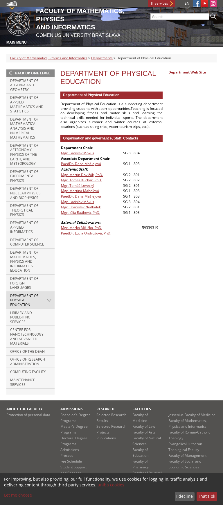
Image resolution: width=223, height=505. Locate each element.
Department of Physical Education (24, 300)
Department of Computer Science (27, 242)
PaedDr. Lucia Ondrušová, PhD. (86, 233)
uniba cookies (111, 485)
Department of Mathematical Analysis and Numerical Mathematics (24, 128)
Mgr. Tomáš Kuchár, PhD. (81, 180)
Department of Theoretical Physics (24, 210)
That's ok (206, 496)
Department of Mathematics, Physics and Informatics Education (24, 261)
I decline (184, 496)
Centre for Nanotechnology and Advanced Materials (27, 336)
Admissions (71, 408)
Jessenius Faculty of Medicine (191, 414)
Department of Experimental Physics (24, 176)
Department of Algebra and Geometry (24, 85)
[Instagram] (213, 3)
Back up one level (32, 73)
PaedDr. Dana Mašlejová (81, 163)
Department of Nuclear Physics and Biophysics (25, 193)
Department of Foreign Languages (24, 283)
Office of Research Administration (27, 361)
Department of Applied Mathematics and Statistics (27, 104)
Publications (106, 438)
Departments (102, 57)
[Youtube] (204, 3)
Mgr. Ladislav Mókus (77, 153)
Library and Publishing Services (21, 317)
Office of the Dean (27, 351)
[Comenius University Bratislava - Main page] (18, 22)
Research (105, 408)
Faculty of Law (143, 426)
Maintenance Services (22, 382)
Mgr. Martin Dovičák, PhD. (82, 174)
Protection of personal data (28, 414)
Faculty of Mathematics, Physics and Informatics (48, 57)
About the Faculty (24, 408)
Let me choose (18, 495)
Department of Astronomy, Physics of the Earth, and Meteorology (24, 154)
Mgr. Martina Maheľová (80, 190)
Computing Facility (28, 371)
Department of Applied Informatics (24, 227)
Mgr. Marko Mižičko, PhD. (81, 227)
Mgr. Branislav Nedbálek (81, 207)
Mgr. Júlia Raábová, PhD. (80, 212)
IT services (159, 3)
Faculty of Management (187, 455)
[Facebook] (196, 3)
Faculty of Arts (143, 432)
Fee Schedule (71, 461)
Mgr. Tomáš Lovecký (77, 185)
